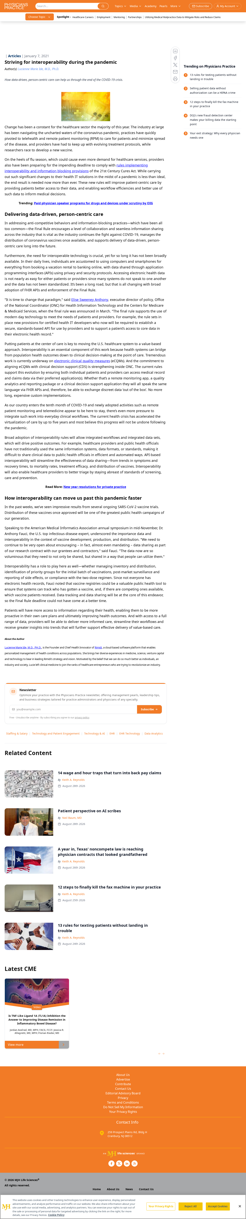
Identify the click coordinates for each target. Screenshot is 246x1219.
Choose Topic (36, 17)
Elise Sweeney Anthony (89, 299)
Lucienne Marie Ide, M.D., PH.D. (23, 647)
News (129, 1189)
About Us (123, 1075)
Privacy (123, 1098)
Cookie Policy (56, 1215)
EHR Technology (129, 733)
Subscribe (147, 709)
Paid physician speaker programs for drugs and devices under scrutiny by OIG (93, 203)
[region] (123, 1206)
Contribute (123, 1084)
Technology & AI (94, 733)
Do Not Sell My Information (123, 1107)
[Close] (240, 1206)
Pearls (163, 6)
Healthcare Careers (83, 17)
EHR (112, 733)
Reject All (190, 1206)
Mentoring (119, 17)
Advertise (123, 1079)
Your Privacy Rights (123, 1112)
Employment (103, 17)
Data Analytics (154, 733)
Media (134, 6)
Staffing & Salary (16, 733)
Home (97, 1189)
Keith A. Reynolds (73, 780)
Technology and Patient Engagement (56, 733)
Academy (150, 6)
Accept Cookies (217, 1206)
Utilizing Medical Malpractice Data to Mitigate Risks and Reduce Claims (183, 17)
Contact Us (123, 1088)
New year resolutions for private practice (94, 487)
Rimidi (98, 647)
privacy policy (82, 717)
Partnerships (135, 17)
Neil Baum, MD (72, 818)
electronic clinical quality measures (82, 361)
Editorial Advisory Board (123, 1093)
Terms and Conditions (123, 1102)
